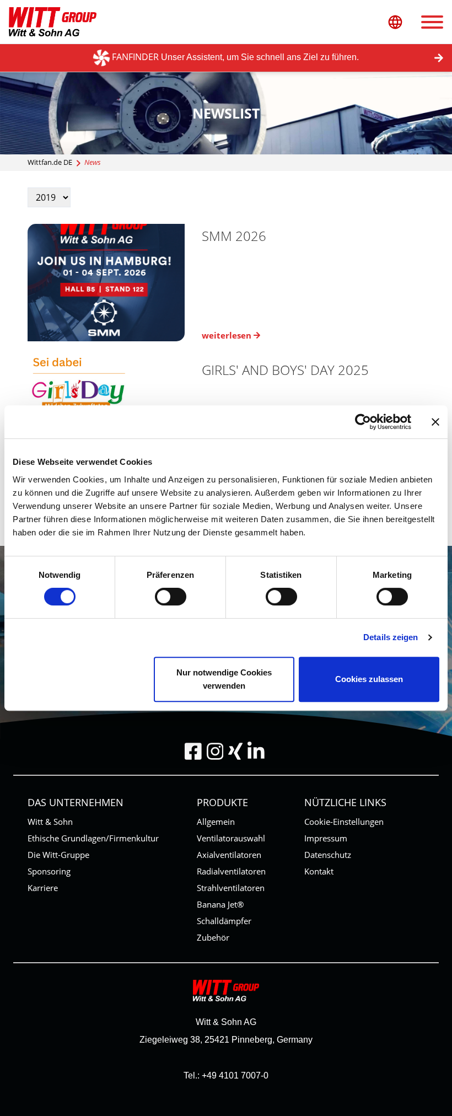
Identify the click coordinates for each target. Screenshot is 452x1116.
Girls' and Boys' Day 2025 (285, 370)
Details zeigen (390, 637)
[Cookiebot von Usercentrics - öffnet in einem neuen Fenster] (363, 422)
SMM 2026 (234, 236)
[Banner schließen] (435, 422)
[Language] (395, 22)
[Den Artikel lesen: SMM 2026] (115, 282)
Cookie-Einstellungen (344, 821)
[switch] (170, 596)
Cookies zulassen (369, 679)
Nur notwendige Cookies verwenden (224, 679)
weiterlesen (228, 335)
